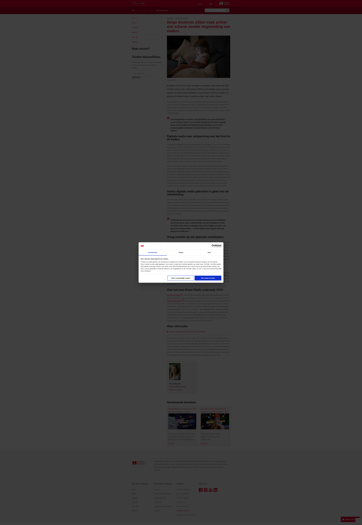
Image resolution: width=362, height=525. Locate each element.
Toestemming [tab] (152, 252)
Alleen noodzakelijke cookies (180, 278)
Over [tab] (209, 252)
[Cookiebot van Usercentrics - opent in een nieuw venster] (213, 245)
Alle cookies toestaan (208, 278)
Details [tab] (181, 252)
